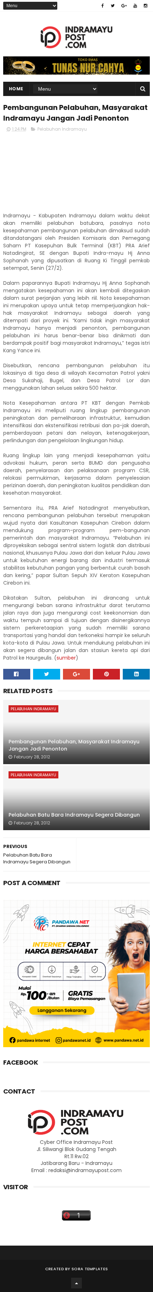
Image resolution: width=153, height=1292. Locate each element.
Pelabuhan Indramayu (62, 129)
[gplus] (124, 5)
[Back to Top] (76, 1283)
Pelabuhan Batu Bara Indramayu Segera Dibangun (74, 814)
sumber (66, 657)
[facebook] (102, 5)
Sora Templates (90, 1269)
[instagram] (145, 5)
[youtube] (135, 5)
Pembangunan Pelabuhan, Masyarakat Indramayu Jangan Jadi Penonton (74, 745)
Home (16, 89)
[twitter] (112, 5)
